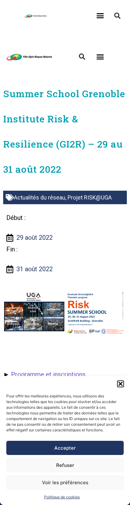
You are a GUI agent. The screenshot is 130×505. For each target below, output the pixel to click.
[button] (120, 384)
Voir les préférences (65, 482)
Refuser (65, 465)
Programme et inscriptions (48, 374)
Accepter (65, 448)
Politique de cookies (62, 497)
